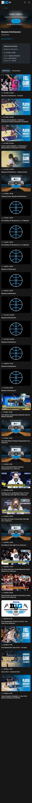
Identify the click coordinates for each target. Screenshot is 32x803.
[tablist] (11, 71)
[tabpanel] (16, 387)
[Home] (6, 2)
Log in (23, 24)
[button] (25, 2)
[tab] (6, 71)
